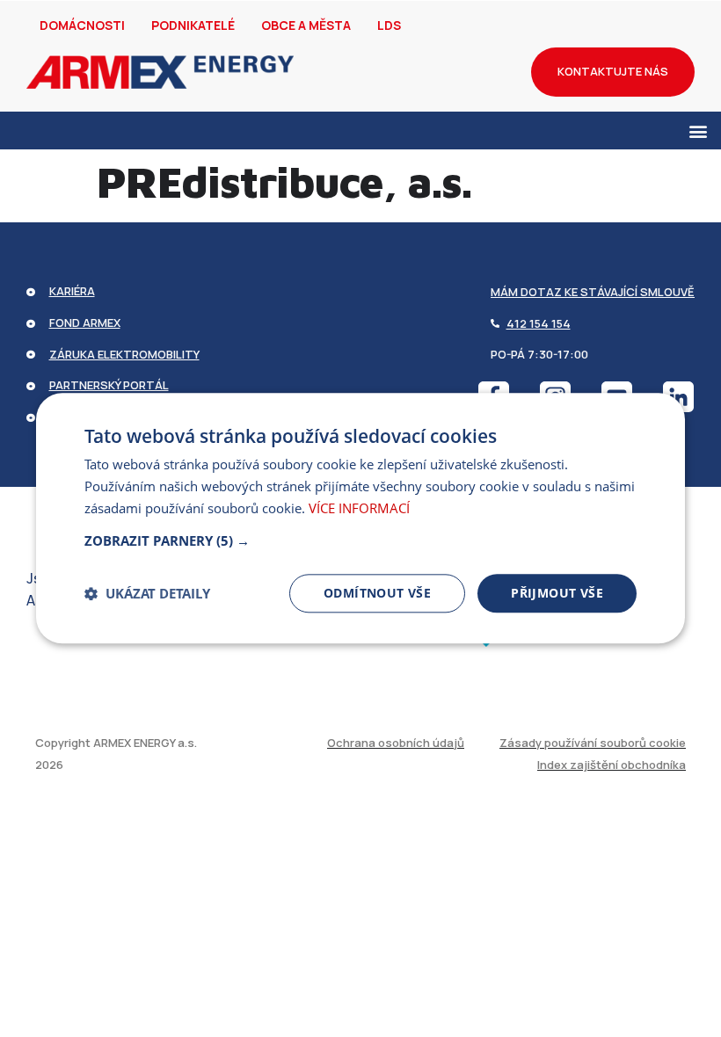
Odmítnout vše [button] (377, 592)
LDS (389, 25)
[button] (697, 130)
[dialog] (360, 518)
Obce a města (306, 25)
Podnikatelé (193, 25)
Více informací (359, 508)
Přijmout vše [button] (557, 592)
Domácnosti (82, 25)
